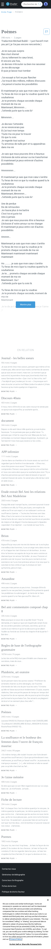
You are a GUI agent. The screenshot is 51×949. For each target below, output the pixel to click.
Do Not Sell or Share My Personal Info (26, 944)
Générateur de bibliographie (13, 875)
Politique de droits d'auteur (13, 892)
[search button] (39, 4)
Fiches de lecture (9, 886)
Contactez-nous (9, 869)
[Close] (48, 900)
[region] (25, 922)
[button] (3, 4)
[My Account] (46, 4)
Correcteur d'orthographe (12, 880)
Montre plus (25, 304)
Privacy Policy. (16, 939)
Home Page (6, 12)
